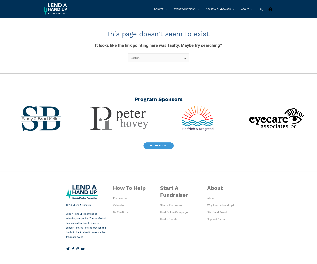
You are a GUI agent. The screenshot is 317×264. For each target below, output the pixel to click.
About (245, 9)
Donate (158, 9)
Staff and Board (217, 212)
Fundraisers (120, 198)
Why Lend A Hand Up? (220, 205)
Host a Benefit (169, 219)
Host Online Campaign (174, 212)
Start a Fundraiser (218, 9)
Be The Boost (121, 212)
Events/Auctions (184, 9)
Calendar (118, 205)
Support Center (216, 219)
